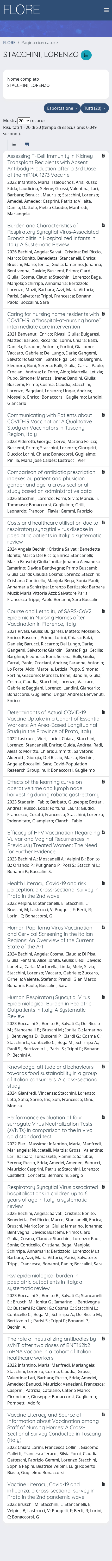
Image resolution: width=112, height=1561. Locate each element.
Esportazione (60, 108)
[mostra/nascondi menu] (106, 10)
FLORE (9, 42)
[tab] (13, 144)
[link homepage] (23, 10)
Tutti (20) (93, 108)
